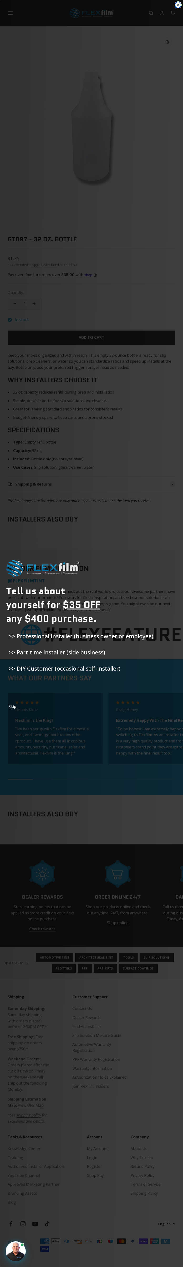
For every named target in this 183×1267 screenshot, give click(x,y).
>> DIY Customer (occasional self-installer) (64, 668)
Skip (12, 706)
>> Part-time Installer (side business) (57, 652)
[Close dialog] (178, 5)
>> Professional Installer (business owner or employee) (81, 636)
